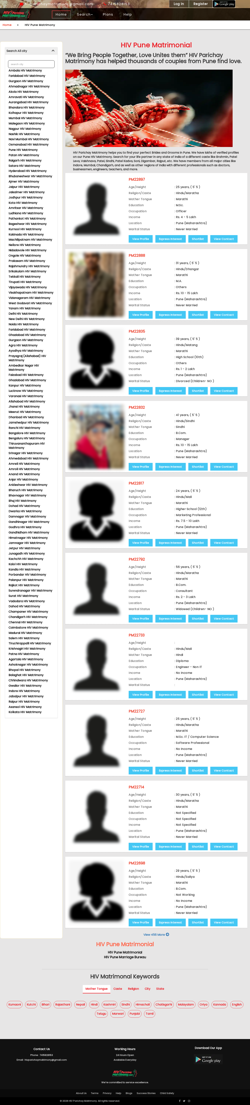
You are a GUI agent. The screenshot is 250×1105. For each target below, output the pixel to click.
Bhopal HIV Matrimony (25, 670)
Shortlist (198, 239)
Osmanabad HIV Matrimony (28, 144)
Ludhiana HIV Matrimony (26, 213)
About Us (81, 1093)
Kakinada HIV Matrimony (26, 234)
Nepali (80, 1004)
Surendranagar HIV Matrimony (30, 590)
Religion (133, 989)
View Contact (224, 239)
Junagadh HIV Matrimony (27, 553)
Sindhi (126, 1004)
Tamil (150, 1014)
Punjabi (135, 1014)
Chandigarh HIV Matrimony (28, 617)
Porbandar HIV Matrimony (27, 574)
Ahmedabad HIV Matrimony (28, 458)
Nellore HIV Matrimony (25, 245)
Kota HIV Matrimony (23, 203)
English (237, 1004)
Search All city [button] (17, 51)
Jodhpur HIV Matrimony (26, 197)
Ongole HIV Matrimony (25, 255)
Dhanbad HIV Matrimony (26, 417)
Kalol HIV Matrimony (23, 564)
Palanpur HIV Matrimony (26, 580)
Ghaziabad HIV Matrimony (27, 335)
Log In (179, 4)
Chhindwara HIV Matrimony (28, 680)
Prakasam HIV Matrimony (27, 261)
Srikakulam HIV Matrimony (27, 271)
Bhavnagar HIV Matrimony (27, 495)
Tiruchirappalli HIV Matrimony (30, 643)
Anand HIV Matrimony (24, 474)
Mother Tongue (96, 989)
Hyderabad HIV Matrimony (28, 171)
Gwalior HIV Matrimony (25, 686)
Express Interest (170, 239)
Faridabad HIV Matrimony (27, 76)
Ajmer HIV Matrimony (24, 181)
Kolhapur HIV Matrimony (26, 113)
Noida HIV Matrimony (24, 324)
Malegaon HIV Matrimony (27, 123)
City (147, 989)
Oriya (203, 1004)
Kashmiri (109, 1004)
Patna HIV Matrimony (24, 654)
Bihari (45, 1004)
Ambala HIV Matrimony (25, 70)
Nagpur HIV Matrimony (25, 129)
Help (128, 14)
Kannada (219, 1004)
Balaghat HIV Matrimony (26, 675)
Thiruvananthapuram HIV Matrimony (27, 445)
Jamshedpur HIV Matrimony (29, 422)
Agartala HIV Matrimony (26, 659)
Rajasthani (62, 1004)
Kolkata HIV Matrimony (25, 712)
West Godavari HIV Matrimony (30, 303)
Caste (117, 989)
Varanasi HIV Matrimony (26, 396)
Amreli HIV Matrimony (24, 464)
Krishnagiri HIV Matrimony (27, 649)
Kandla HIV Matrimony (24, 569)
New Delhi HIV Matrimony (27, 319)
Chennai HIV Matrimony (25, 622)
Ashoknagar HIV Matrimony (28, 664)
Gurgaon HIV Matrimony (26, 81)
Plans (108, 14)
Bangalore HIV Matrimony (27, 433)
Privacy (107, 1093)
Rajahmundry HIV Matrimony (29, 266)
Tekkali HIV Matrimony (25, 277)
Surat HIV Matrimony (23, 596)
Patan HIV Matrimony (24, 155)
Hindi (94, 1004)
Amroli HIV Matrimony (24, 469)
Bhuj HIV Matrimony (22, 501)
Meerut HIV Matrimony (25, 412)
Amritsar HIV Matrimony (26, 208)
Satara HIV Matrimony (24, 166)
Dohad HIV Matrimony (24, 506)
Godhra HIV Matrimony (25, 527)
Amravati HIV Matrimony (26, 97)
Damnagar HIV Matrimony (27, 516)
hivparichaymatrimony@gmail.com (58, 4)
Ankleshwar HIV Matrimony (28, 485)
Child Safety (167, 1093)
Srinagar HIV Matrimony (26, 453)
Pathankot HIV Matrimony (27, 218)
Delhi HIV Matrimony (23, 314)
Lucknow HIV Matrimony (26, 391)
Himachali (143, 1004)
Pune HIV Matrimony (23, 150)
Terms (94, 1093)
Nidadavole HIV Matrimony (27, 250)
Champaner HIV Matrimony (28, 611)
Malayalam (186, 1004)
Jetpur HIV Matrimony (24, 548)
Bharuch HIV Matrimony (26, 490)
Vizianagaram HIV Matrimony (29, 298)
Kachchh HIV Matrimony (26, 559)
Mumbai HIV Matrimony (25, 118)
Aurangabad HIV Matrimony (28, 102)
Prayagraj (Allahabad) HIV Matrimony (27, 358)
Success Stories (146, 1093)
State (160, 989)
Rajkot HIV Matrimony (24, 585)
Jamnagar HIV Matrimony (27, 543)
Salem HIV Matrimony (24, 638)
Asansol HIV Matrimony (25, 707)
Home (61, 14)
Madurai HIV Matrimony (25, 633)
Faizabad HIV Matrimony (26, 375)
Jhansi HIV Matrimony (24, 406)
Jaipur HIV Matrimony (24, 187)
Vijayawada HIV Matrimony (28, 287)
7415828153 (118, 4)
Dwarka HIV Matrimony (25, 511)
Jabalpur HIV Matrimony (26, 696)
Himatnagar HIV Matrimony (28, 538)
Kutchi (31, 1004)
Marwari (118, 1014)
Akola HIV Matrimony (24, 92)
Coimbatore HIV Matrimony (28, 627)
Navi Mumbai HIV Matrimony (29, 139)
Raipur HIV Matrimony (24, 701)
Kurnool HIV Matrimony (25, 229)
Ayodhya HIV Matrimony (26, 351)
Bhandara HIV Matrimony (27, 107)
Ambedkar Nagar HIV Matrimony (24, 367)
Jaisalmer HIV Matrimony (27, 192)
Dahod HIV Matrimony (24, 606)
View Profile (140, 239)
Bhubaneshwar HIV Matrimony (30, 176)
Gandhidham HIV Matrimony (29, 532)
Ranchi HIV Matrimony (24, 428)
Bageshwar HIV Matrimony (28, 224)
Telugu (101, 1014)
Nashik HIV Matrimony (24, 134)
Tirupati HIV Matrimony (25, 282)
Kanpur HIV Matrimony (25, 385)
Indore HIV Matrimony (24, 691)
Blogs (129, 1093)
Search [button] (84, 14)
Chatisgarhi (164, 1004)
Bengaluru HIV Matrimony (27, 438)
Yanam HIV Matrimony (25, 308)
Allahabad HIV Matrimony (27, 401)
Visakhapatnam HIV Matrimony (31, 292)
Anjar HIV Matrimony (23, 479)
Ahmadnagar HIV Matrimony (29, 86)
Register (201, 4)
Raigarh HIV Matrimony (25, 160)
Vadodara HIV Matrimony (27, 601)
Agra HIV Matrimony (23, 345)
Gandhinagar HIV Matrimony (29, 522)
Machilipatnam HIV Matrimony (30, 239)
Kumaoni (14, 1004)
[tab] (31, 51)
